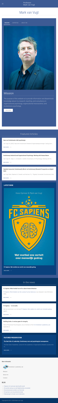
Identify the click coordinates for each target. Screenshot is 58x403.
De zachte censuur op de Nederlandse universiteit (17, 388)
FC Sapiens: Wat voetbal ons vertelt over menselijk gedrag (36, 309)
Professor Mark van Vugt (29, 4)
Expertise (15, 23)
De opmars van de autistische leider (13, 392)
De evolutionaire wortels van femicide (14, 390)
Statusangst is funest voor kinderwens (14, 394)
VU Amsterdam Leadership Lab (42, 325)
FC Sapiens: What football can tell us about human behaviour (19, 292)
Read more (8, 110)
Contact (5, 378)
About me (24, 23)
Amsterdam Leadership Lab (15, 367)
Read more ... (6, 147)
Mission (7, 23)
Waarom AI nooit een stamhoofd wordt (14, 386)
